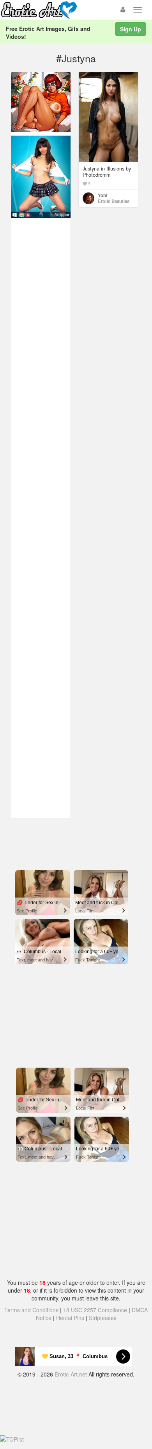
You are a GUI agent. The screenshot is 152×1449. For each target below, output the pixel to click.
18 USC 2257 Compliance (95, 1310)
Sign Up (130, 29)
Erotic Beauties (113, 201)
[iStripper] (41, 176)
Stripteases (103, 1318)
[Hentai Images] (41, 101)
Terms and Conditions (31, 1310)
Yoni (102, 195)
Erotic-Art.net (71, 1374)
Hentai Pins (70, 1318)
